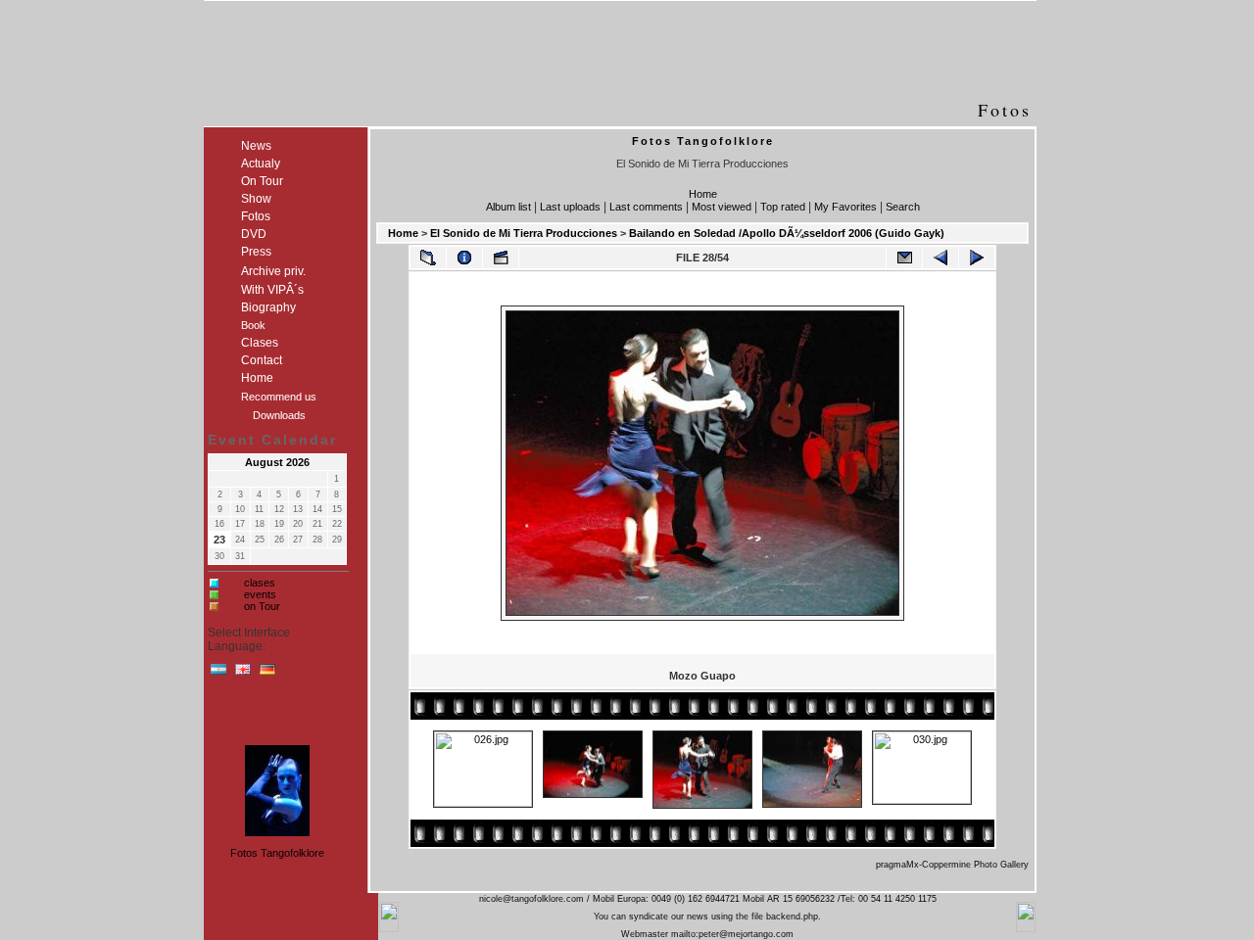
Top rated (782, 206)
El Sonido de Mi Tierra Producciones (523, 233)
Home (703, 194)
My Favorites (845, 206)
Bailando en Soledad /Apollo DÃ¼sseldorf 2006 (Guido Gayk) (786, 233)
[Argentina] (218, 674)
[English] (243, 674)
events (260, 594)
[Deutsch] (267, 674)
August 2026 (277, 462)
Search (903, 206)
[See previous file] (940, 257)
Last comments (646, 206)
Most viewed (721, 206)
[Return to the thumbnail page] (428, 257)
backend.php (792, 916)
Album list (508, 206)
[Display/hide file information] (464, 257)
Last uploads (570, 206)
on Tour (262, 606)
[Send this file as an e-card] (904, 257)
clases (259, 582)
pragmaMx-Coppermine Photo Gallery (952, 865)
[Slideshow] (500, 257)
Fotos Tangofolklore (277, 853)
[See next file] (976, 257)
